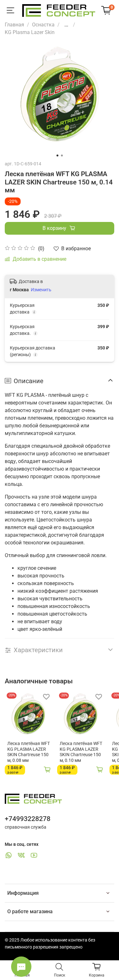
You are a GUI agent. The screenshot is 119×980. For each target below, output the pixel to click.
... (66, 25)
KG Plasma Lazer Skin (30, 32)
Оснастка (43, 25)
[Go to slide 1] (57, 155)
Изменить (41, 289)
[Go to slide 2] (62, 155)
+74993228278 (27, 819)
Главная (14, 25)
